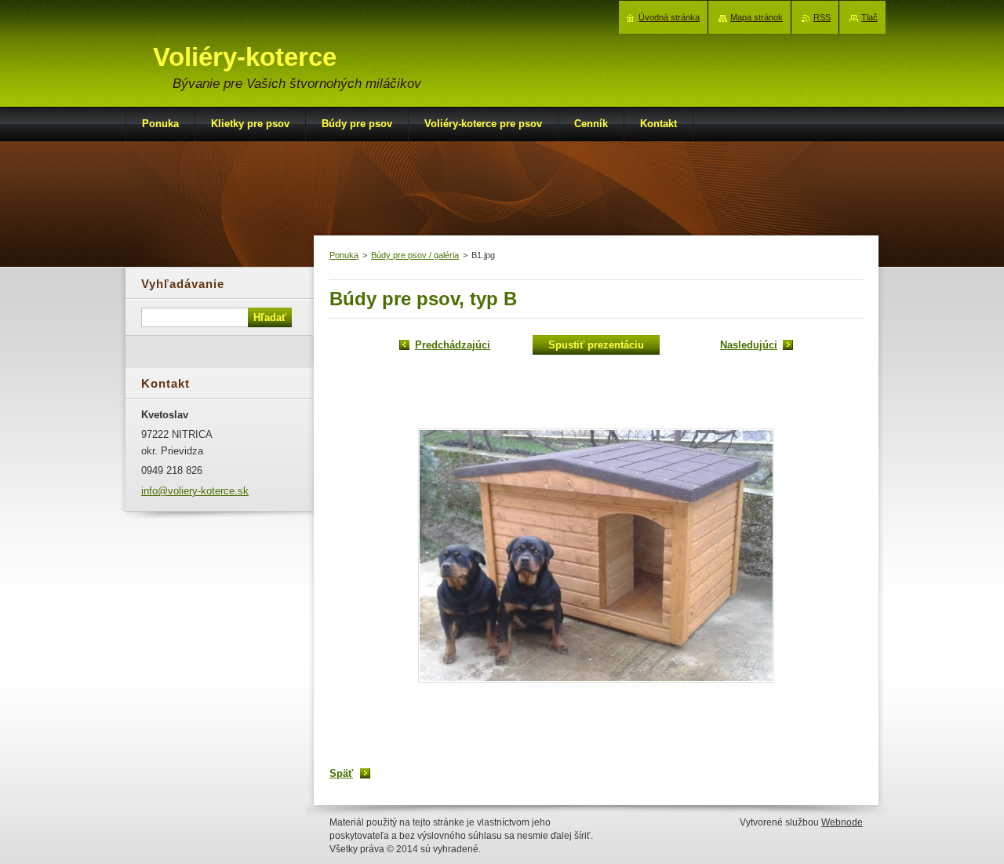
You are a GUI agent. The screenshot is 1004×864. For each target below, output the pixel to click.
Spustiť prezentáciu (596, 345)
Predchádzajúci (452, 345)
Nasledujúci (748, 345)
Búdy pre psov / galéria (415, 255)
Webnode (842, 822)
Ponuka (343, 255)
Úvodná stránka (669, 17)
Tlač (869, 17)
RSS (822, 17)
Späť (341, 773)
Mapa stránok (756, 17)
